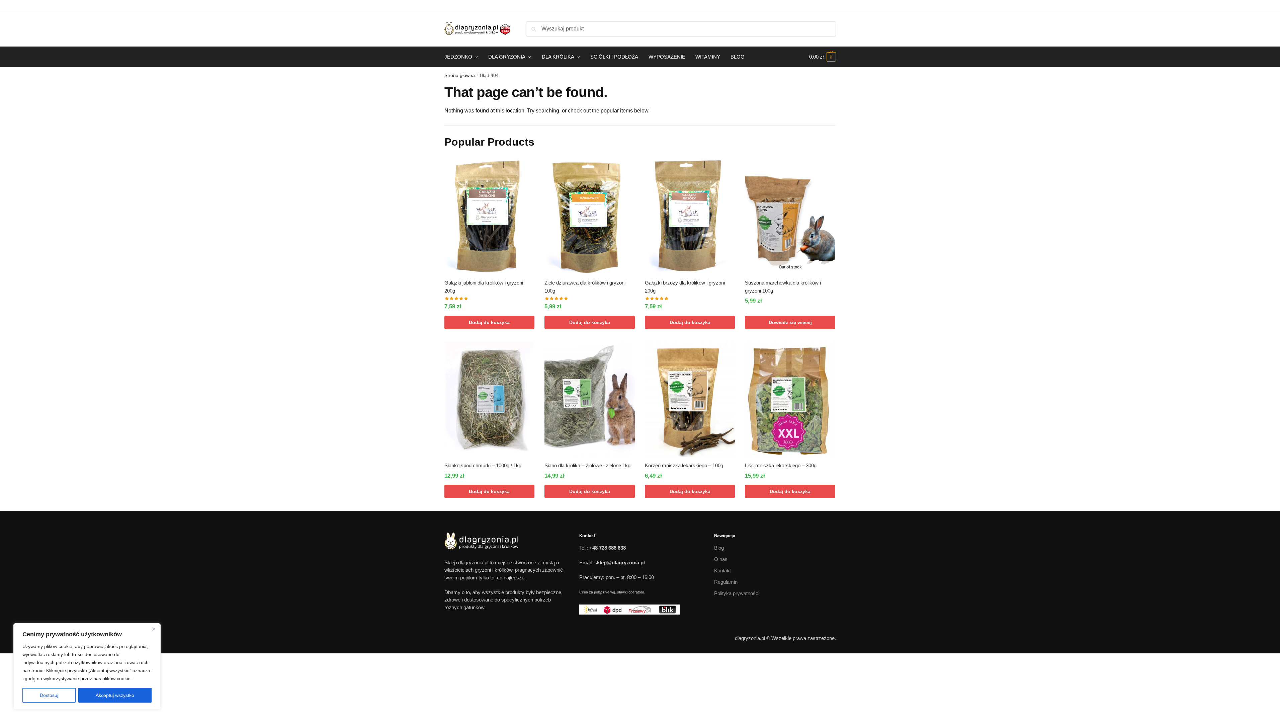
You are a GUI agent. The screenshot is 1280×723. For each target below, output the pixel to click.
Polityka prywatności (736, 593)
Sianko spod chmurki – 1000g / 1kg (482, 465)
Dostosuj (49, 695)
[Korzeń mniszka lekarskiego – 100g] (690, 399)
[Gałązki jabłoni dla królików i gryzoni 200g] (489, 216)
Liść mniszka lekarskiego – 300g (781, 465)
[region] (87, 666)
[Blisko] (154, 629)
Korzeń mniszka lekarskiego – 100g (684, 465)
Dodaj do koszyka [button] (489, 322)
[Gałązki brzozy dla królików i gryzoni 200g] (690, 216)
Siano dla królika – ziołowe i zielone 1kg (587, 465)
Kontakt (722, 570)
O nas (721, 559)
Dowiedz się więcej (790, 322)
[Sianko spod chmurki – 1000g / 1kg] (489, 399)
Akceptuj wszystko (115, 695)
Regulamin (726, 582)
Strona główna (459, 75)
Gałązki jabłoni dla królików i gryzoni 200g (483, 287)
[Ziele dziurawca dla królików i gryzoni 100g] (589, 216)
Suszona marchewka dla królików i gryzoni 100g (783, 287)
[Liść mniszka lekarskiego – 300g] (790, 399)
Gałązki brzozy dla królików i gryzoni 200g (685, 287)
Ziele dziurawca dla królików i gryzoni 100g (584, 287)
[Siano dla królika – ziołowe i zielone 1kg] (589, 399)
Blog (719, 548)
